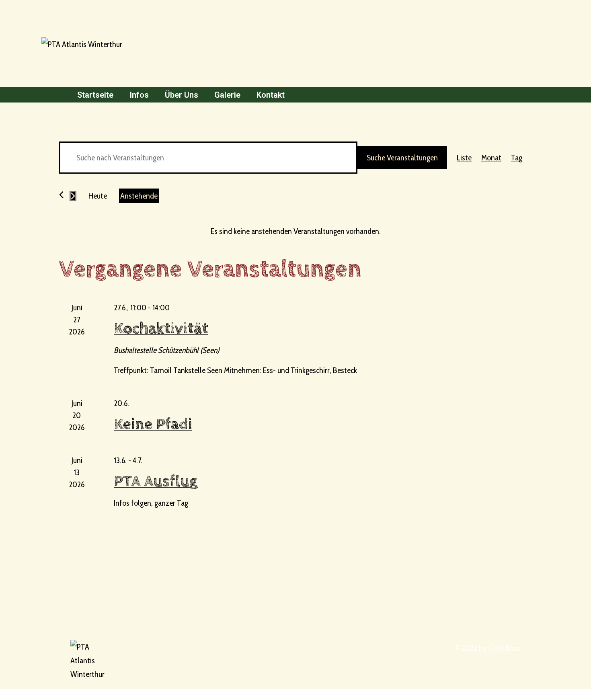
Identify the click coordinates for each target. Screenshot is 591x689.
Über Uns (181, 95)
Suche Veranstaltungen (402, 157)
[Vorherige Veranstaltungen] (61, 195)
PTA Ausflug (156, 481)
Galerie (227, 95)
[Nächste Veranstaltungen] (73, 196)
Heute (97, 196)
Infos (139, 95)
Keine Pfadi (153, 424)
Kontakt (271, 95)
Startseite (95, 95)
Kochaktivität (161, 328)
